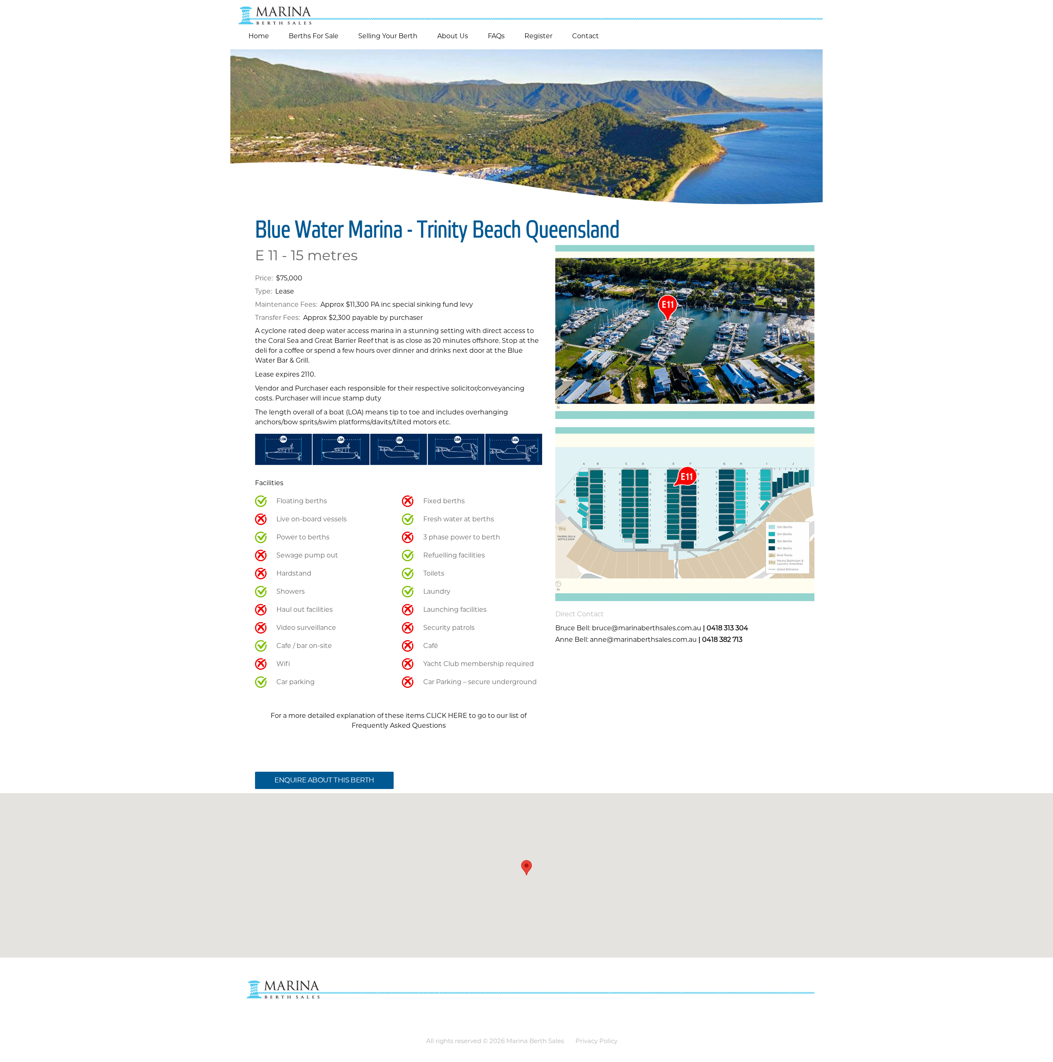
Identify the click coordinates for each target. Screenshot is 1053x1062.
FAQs (496, 36)
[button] (526, 867)
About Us (452, 36)
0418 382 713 (722, 639)
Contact (585, 36)
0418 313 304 (727, 628)
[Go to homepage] (526, 12)
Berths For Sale (314, 36)
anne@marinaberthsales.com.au (643, 639)
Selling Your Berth (387, 36)
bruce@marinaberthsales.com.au (646, 628)
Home (258, 36)
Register (538, 36)
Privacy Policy (596, 1041)
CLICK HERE (446, 716)
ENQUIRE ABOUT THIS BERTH (324, 780)
